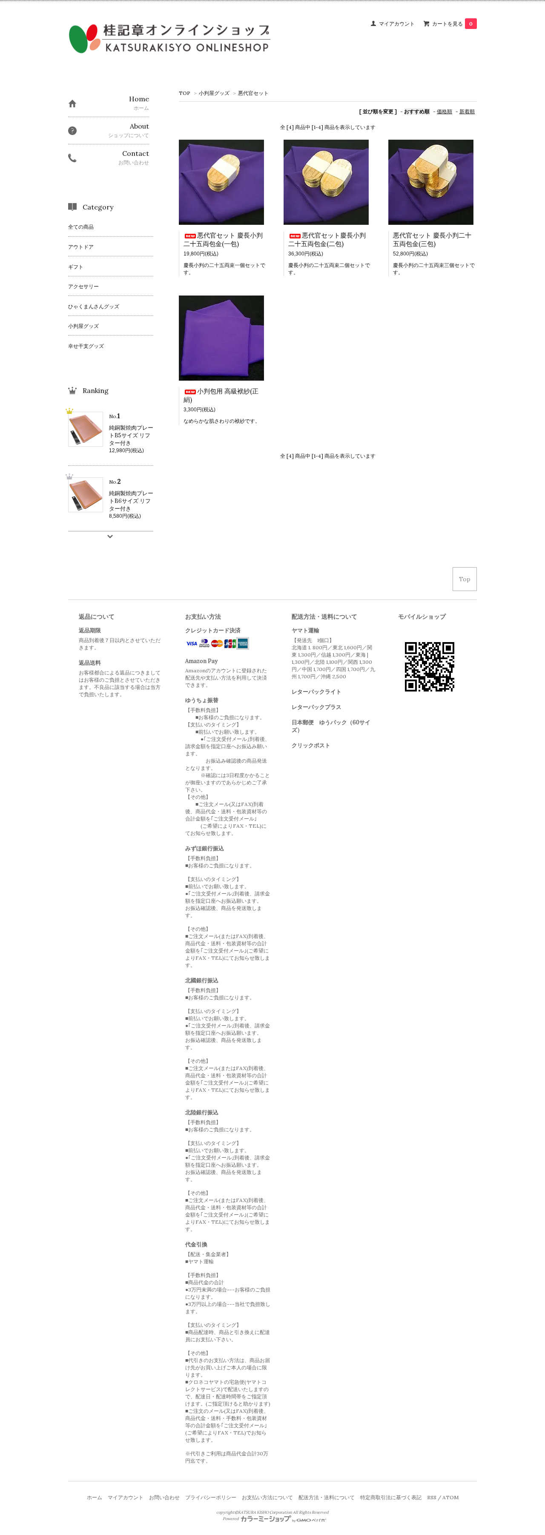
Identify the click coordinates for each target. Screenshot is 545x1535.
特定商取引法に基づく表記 (391, 1497)
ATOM (450, 1497)
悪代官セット (253, 93)
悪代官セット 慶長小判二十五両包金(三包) (432, 239)
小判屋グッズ (214, 93)
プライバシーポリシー (210, 1497)
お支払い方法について (267, 1497)
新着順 (467, 111)
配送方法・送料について (326, 1497)
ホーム (94, 1497)
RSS (431, 1497)
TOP (184, 93)
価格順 (444, 111)
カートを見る (452, 23)
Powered (231, 1518)
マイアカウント (397, 23)
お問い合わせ (164, 1497)
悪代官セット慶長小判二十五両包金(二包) (327, 239)
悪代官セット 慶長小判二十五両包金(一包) (223, 239)
